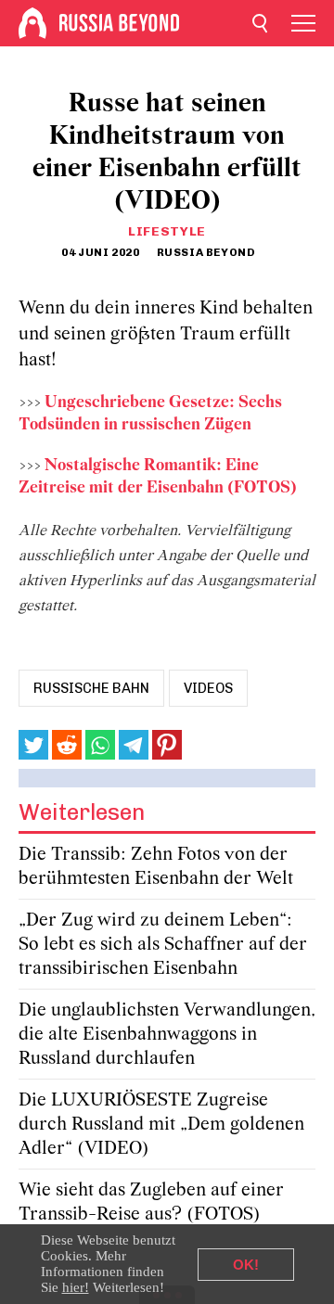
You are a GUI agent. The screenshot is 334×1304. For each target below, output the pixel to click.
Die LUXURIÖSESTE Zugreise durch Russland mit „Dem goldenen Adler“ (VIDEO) (161, 1124)
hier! (75, 1287)
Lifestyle (167, 231)
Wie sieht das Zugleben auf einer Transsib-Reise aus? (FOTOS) (151, 1202)
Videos (208, 688)
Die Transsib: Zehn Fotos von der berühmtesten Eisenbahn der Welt (156, 867)
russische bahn (91, 688)
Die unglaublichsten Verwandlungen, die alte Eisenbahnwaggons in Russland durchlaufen (167, 1034)
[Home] (32, 23)
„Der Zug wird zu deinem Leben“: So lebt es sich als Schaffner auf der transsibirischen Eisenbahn (163, 944)
